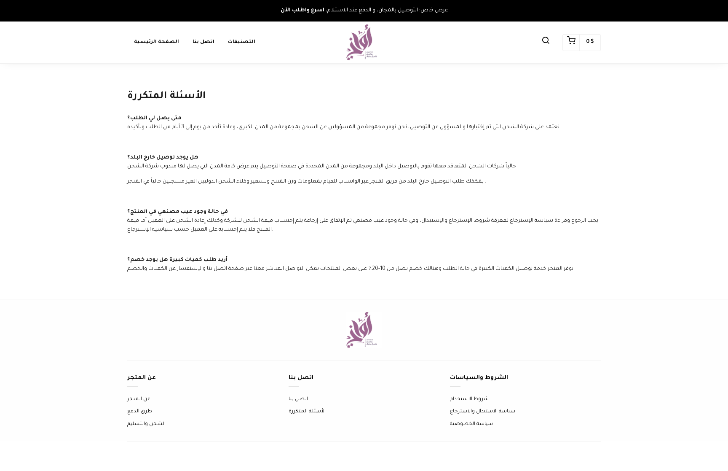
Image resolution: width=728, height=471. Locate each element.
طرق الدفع (139, 411)
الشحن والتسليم (146, 424)
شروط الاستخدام (469, 399)
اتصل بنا (203, 42)
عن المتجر (138, 399)
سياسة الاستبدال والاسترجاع (482, 411)
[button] (545, 42)
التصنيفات (241, 42)
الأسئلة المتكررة (307, 411)
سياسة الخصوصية (471, 424)
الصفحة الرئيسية (156, 42)
